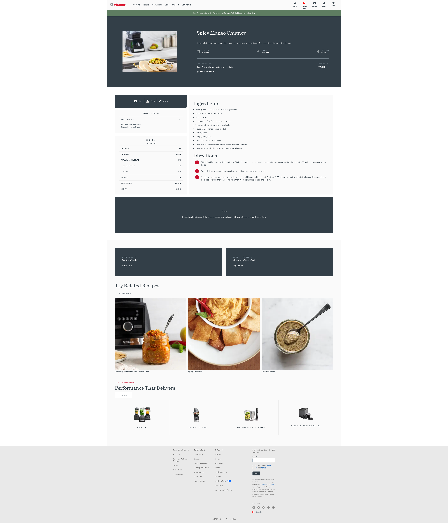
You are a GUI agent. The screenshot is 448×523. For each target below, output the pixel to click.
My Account (219, 450)
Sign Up (314, 6)
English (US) (305, 7)
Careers (175, 465)
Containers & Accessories (251, 427)
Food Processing (197, 427)
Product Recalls (199, 481)
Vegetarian (229, 67)
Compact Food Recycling (306, 426)
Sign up (256, 473)
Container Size (127, 120)
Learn (167, 5)
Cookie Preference (221, 481)
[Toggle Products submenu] (131, 5)
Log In (324, 6)
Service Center (199, 472)
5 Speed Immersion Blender (131, 127)
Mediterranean (220, 67)
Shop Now (251, 13)
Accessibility (219, 486)
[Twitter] (258, 507)
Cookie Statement (221, 472)
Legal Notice (219, 463)
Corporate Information (181, 450)
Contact (197, 459)
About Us (176, 454)
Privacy (217, 468)
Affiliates (218, 454)
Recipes (146, 5)
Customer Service (200, 450)
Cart (333, 6)
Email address (255, 457)
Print (153, 101)
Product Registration (201, 463)
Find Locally (198, 477)
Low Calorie (210, 67)
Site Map (218, 477)
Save (140, 101)
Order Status (198, 454)
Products (136, 5)
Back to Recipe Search (123, 293)
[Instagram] (273, 507)
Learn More (242, 13)
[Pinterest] (263, 507)
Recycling (218, 459)
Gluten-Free (201, 67)
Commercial (186, 5)
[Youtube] (268, 507)
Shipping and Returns (201, 468)
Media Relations (178, 470)
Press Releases (178, 474)
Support (175, 5)
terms (263, 468)
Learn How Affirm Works (223, 490)
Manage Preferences (207, 72)
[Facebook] (253, 507)
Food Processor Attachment (131, 124)
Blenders (142, 427)
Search (295, 6)
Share (165, 101)
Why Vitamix (157, 5)
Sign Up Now (238, 266)
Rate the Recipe (127, 266)
